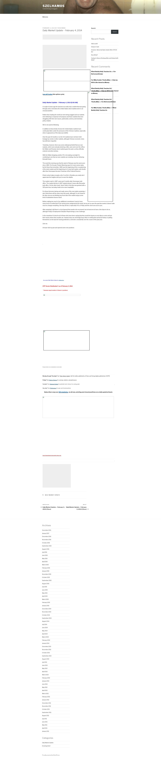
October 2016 (46, 542)
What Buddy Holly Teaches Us (101, 71)
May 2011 (44, 725)
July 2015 (44, 586)
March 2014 (45, 637)
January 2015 (45, 605)
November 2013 (46, 649)
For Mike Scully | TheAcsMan (100, 80)
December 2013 (46, 646)
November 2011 (46, 706)
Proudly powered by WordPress (51, 755)
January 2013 (45, 681)
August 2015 (45, 583)
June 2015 (45, 590)
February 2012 (46, 696)
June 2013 (45, 665)
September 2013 (46, 656)
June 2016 (45, 555)
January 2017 (45, 533)
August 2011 (45, 715)
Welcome (45, 17)
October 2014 (46, 615)
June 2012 (45, 684)
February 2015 (46, 602)
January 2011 (45, 731)
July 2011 (44, 718)
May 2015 (44, 593)
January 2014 (45, 643)
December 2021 (46, 530)
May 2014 (44, 630)
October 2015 (46, 577)
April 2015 (45, 596)
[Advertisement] (62, 37)
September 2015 (46, 580)
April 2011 (44, 728)
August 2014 (45, 621)
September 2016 (46, 546)
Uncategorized (46, 746)
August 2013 (45, 659)
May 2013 (44, 668)
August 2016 (45, 549)
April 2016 (45, 561)
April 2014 (45, 634)
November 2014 (46, 612)
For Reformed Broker (108, 102)
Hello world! (94, 43)
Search (93, 28)
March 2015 (45, 599)
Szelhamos (54, 6)
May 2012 (44, 687)
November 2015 (46, 574)
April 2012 (44, 690)
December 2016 (46, 536)
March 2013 (45, 674)
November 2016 (46, 539)
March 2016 (45, 564)
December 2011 (46, 703)
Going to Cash (95, 46)
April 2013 (44, 671)
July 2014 (44, 624)
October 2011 (46, 709)
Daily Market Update (65, 376)
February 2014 (46, 640)
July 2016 (44, 552)
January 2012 (45, 700)
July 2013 (44, 662)
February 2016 (46, 568)
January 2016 (45, 571)
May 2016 (44, 558)
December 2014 (46, 608)
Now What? (94, 55)
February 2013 (46, 678)
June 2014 (45, 627)
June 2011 (44, 722)
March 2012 (45, 693)
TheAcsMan (61, 28)
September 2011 (46, 712)
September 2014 (46, 618)
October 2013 (46, 652)
